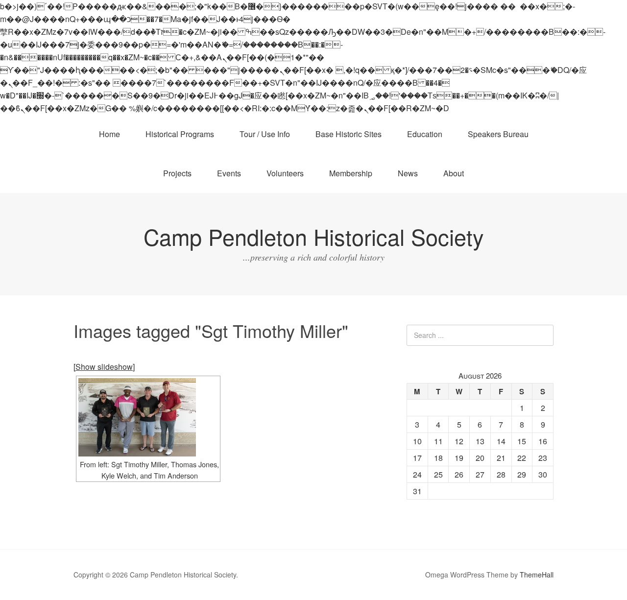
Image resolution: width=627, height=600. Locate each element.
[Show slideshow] (104, 366)
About (453, 173)
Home (109, 134)
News (408, 173)
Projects (177, 173)
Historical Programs (179, 134)
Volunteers (285, 173)
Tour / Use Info (265, 134)
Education (424, 134)
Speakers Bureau (498, 134)
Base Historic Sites (348, 134)
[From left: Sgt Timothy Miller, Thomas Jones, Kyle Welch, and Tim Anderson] (148, 417)
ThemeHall (537, 574)
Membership (350, 173)
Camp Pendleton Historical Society (314, 236)
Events (229, 173)
